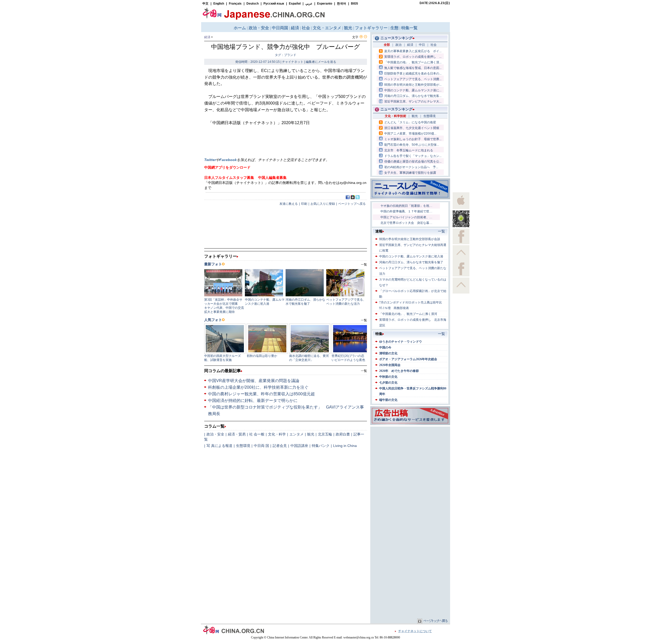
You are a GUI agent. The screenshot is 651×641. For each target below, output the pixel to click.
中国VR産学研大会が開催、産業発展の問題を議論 (253, 380)
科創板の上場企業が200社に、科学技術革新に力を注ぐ (258, 387)
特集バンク (321, 446)
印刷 (304, 204)
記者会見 (280, 446)
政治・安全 (215, 434)
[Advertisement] (410, 459)
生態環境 (243, 446)
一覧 (364, 371)
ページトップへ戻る (352, 204)
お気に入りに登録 (322, 204)
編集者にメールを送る (321, 62)
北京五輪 (325, 434)
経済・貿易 (237, 434)
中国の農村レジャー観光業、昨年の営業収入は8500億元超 (261, 394)
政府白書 (343, 434)
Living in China (345, 446)
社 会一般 (256, 434)
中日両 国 (261, 446)
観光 (310, 434)
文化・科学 (277, 434)
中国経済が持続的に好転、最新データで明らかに (253, 400)
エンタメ (296, 434)
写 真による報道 (219, 446)
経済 (207, 37)
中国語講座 (299, 446)
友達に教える (288, 204)
